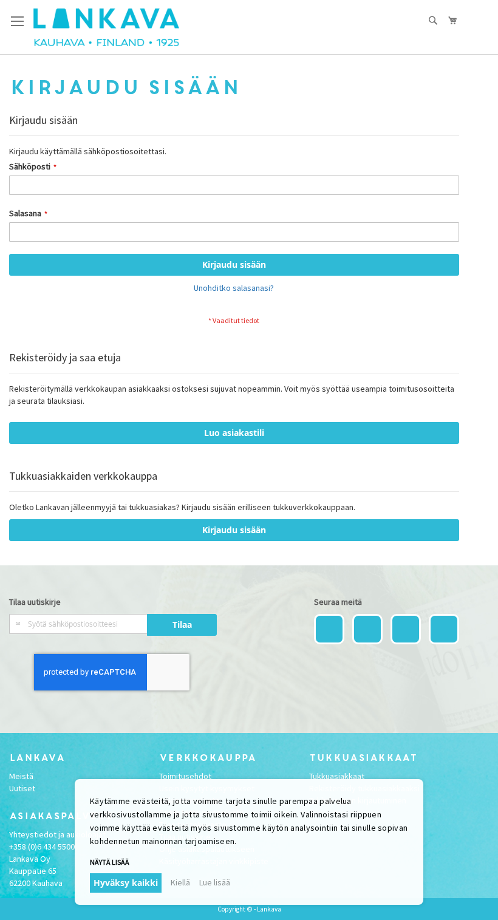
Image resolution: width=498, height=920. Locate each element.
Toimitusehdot (185, 776)
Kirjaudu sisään (234, 530)
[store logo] (106, 27)
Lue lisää (214, 882)
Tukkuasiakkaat (336, 776)
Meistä (21, 776)
